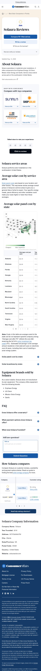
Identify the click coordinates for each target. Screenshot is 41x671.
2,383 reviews (34, 499)
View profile (33, 489)
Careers (5, 583)
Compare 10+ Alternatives (20, 37)
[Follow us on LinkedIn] (13, 593)
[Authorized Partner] (14, 494)
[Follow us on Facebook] (2, 593)
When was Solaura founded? (13, 430)
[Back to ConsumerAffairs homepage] (3, 14)
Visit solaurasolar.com (9, 79)
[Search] (35, 6)
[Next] (28, 329)
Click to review (20, 151)
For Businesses (26, 575)
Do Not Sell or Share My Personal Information (10, 588)
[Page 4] (22, 328)
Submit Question (21, 456)
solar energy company (21, 472)
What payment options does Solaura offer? (17, 421)
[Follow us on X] (10, 593)
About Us (5, 571)
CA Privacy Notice (27, 579)
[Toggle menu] (2, 6)
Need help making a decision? (20, 511)
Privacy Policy (26, 571)
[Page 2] (18, 328)
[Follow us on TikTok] (8, 593)
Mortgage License (8, 575)
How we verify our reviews (12, 52)
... (6, 13)
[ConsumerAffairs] (20, 6)
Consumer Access (14, 617)
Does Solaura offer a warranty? (14, 412)
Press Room (25, 583)
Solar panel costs (8, 183)
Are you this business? (21, 46)
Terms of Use (6, 579)
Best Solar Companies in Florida (19, 13)
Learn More (22, 488)
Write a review (20, 42)
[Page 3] (20, 328)
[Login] (38, 6)
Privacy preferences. (20, 2)
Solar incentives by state (12, 364)
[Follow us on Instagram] (5, 593)
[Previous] (13, 329)
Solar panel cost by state (12, 357)
